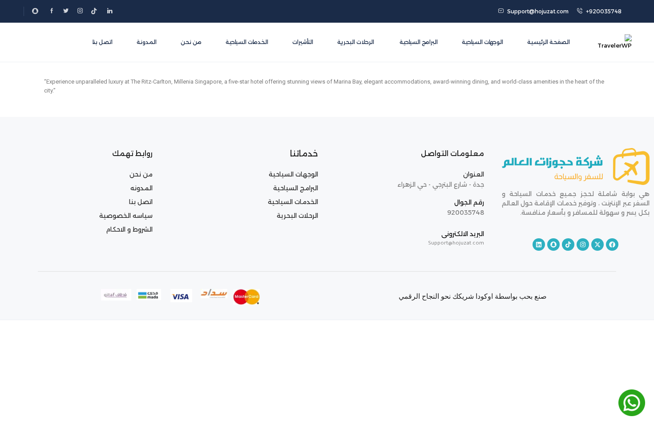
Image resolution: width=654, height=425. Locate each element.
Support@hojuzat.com (538, 11)
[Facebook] (612, 244)
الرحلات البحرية (355, 42)
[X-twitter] (597, 244)
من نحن (191, 42)
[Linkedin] (539, 244)
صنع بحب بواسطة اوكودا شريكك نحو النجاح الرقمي (473, 296)
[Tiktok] (568, 244)
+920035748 (604, 11)
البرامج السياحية (418, 42)
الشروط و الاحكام (129, 229)
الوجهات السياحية (482, 42)
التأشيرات (302, 42)
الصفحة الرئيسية (548, 42)
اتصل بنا (103, 42)
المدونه (141, 188)
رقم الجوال (469, 202)
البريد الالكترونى (462, 234)
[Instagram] (583, 244)
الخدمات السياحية (247, 42)
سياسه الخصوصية (126, 216)
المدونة (147, 42)
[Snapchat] (553, 244)
